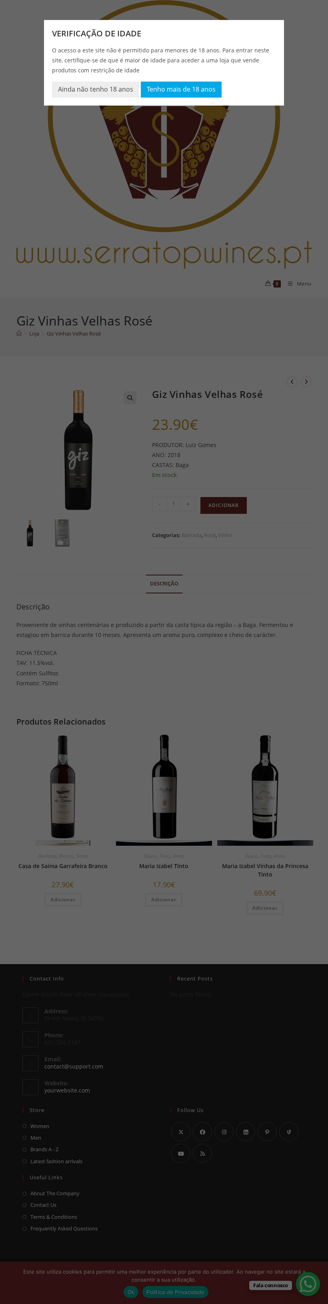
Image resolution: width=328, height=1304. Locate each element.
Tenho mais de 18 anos (181, 89)
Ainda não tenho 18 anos (95, 89)
